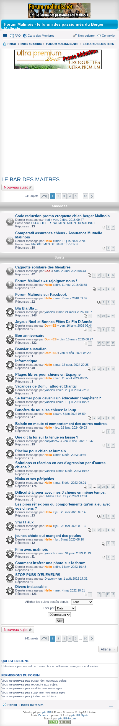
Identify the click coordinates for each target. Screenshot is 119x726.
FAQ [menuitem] (18, 35)
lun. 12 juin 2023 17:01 (72, 496)
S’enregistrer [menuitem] (86, 35)
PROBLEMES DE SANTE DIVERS (54, 244)
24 (108, 316)
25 (113, 316)
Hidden (49, 496)
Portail (11, 43)
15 (98, 486)
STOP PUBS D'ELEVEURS (37, 575)
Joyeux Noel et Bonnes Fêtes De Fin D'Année (53, 322)
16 (103, 486)
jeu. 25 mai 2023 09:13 (70, 526)
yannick (50, 312)
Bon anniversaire (29, 336)
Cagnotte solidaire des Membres (43, 267)
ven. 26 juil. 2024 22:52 (73, 390)
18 (113, 486)
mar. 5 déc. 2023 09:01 (70, 482)
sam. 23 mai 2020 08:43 (70, 271)
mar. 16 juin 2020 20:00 (70, 241)
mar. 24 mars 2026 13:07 (75, 312)
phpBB (46, 712)
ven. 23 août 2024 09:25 (71, 378)
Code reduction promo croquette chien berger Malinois (62, 216)
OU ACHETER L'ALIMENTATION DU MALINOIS (63, 223)
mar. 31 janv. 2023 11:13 (74, 553)
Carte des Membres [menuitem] (41, 35)
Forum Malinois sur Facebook (41, 294)
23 (103, 316)
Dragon (50, 578)
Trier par (49, 608)
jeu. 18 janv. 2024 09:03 (71, 427)
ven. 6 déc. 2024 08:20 (75, 352)
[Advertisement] (59, 124)
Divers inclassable (30, 587)
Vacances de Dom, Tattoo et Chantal (46, 386)
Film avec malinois (31, 549)
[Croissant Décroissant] (59, 614)
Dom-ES (50, 325)
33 (113, 343)
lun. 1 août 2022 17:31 (72, 578)
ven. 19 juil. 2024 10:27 (73, 402)
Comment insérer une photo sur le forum (50, 563)
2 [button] (58, 196)
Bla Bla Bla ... (26, 308)
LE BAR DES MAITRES (30, 179)
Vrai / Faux (24, 522)
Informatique (26, 361)
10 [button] (85, 196)
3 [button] (64, 196)
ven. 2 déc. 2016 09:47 (68, 219)
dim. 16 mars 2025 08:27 (76, 339)
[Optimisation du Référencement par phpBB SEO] (59, 723)
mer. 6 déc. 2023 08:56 (70, 454)
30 (98, 343)
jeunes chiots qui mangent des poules (48, 536)
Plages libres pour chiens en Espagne (48, 374)
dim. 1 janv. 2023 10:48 (70, 566)
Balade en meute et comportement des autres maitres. (61, 424)
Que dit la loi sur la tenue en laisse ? (46, 437)
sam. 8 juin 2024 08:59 (70, 413)
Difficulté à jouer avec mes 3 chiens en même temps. (60, 492)
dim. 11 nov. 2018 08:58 (71, 284)
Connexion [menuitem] (109, 35)
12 (108, 594)
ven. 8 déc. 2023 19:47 (78, 441)
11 (103, 594)
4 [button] (70, 196)
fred (47, 219)
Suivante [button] (91, 196)
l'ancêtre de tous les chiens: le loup (45, 410)
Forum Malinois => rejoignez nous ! (46, 281)
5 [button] (76, 196)
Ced (47, 271)
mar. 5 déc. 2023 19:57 (73, 470)
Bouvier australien (30, 349)
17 (108, 486)
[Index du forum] (59, 9)
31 (103, 343)
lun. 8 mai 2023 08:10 (69, 539)
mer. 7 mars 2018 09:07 (71, 298)
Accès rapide (5, 35)
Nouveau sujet (16, 187)
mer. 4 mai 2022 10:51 (70, 590)
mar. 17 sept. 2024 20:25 (72, 364)
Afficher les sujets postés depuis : (48, 601)
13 (113, 594)
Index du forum (32, 704)
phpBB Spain (80, 715)
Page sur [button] (44, 196)
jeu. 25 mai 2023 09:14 (70, 512)
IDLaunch (44, 715)
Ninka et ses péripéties (34, 479)
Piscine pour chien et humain (40, 451)
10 (113, 329)
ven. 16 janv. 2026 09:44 (76, 325)
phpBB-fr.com (67, 718)
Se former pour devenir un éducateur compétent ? (58, 398)
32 (108, 343)
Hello (48, 241)
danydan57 (52, 441)
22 (98, 316)
